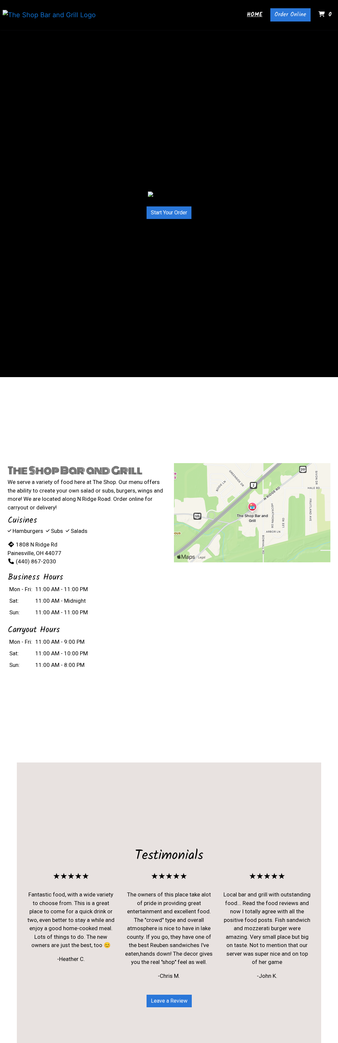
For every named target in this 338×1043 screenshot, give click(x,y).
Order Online (290, 14)
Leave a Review (169, 1001)
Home (254, 14)
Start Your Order (169, 212)
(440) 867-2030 (36, 561)
